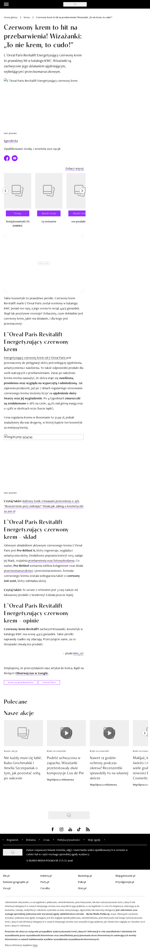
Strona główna (11, 17)
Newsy (27, 17)
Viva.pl (6, 888)
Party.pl (44, 882)
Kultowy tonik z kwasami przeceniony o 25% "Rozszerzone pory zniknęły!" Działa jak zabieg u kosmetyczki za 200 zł (43, 506)
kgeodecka (11, 141)
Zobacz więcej (74, 168)
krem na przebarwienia (20, 682)
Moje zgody (94, 840)
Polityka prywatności (68, 840)
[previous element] (5, 202)
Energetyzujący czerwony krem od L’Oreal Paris (35, 358)
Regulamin (12, 840)
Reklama (31, 840)
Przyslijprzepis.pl (124, 882)
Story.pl (82, 888)
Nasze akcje (11, 751)
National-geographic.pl (15, 882)
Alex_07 (78, 653)
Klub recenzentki (56, 751)
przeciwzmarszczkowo (18, 571)
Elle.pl (6, 875)
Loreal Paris (49, 682)
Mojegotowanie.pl (125, 875)
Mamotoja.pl (85, 875)
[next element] (82, 202)
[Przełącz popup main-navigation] (6, 4)
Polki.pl (82, 882)
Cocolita (45, 888)
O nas (46, 840)
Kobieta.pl (46, 875)
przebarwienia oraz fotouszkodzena (51, 561)
